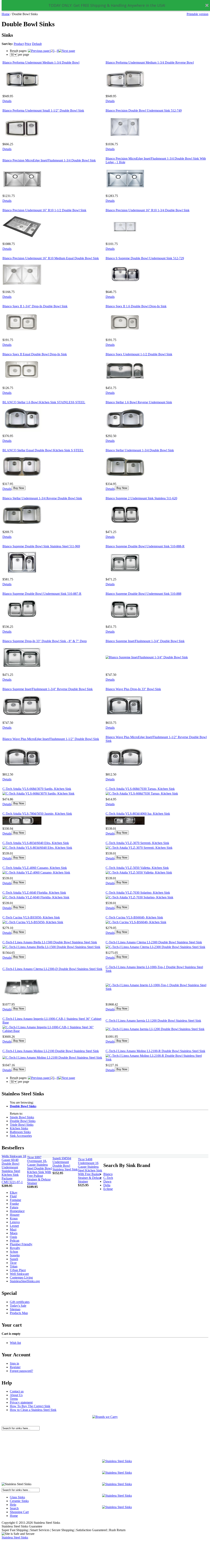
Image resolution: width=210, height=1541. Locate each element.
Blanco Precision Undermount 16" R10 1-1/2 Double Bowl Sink (44, 210)
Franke (14, 1203)
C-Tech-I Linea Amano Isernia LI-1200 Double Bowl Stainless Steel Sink (153, 1020)
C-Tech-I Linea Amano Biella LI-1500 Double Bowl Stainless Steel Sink (49, 942)
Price (28, 44)
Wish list (15, 1342)
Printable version (197, 14)
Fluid (13, 1196)
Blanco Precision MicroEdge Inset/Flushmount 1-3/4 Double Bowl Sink (49, 160)
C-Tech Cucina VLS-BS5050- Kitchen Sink (31, 917)
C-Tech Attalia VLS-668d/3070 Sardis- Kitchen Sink (36, 789)
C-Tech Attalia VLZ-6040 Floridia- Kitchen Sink (34, 892)
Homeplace (17, 1211)
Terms (14, 1398)
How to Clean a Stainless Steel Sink (33, 1410)
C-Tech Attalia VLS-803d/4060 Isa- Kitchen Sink (138, 813)
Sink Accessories (21, 1135)
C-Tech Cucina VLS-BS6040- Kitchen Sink (134, 917)
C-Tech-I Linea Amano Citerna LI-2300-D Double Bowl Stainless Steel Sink (52, 969)
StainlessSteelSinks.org (25, 1281)
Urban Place (18, 1270)
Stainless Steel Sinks (15, 1537)
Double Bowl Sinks (22, 1121)
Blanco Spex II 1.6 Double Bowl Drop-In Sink (136, 306)
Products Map (19, 1313)
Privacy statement (21, 1402)
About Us (16, 1395)
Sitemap (15, 1309)
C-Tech (108, 1177)
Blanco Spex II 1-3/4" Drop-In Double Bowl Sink (34, 306)
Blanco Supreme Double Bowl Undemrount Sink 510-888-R (145, 546)
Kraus (14, 1218)
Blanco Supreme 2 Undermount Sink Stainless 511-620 (141, 498)
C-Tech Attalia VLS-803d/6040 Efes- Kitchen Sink (35, 843)
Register (15, 1367)
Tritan (13, 1266)
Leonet (14, 1226)
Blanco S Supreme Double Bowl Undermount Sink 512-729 (145, 258)
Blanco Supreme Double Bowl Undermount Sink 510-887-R (41, 593)
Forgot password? (21, 1371)
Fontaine (15, 1200)
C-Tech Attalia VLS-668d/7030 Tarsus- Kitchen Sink (140, 789)
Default (37, 44)
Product (19, 44)
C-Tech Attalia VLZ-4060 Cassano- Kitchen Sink (34, 867)
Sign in (14, 1363)
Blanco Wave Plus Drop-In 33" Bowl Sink (133, 689)
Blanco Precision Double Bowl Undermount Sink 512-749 (144, 110)
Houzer (14, 1214)
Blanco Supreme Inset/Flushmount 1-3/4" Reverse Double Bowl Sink (47, 689)
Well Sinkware (19, 1274)
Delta (106, 1185)
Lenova (15, 1222)
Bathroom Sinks (20, 1132)
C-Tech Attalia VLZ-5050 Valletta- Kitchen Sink (137, 867)
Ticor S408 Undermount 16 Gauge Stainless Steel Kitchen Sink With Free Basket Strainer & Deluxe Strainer (90, 1170)
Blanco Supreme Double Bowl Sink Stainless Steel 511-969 (41, 546)
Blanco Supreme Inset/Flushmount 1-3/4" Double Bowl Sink (145, 641)
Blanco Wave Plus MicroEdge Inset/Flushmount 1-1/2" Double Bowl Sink (50, 739)
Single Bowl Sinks (22, 1117)
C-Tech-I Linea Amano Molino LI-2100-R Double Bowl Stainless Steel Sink (155, 1051)
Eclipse (108, 1189)
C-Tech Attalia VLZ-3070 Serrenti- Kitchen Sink (137, 843)
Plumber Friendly (21, 1244)
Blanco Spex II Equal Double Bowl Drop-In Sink (34, 354)
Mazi (13, 1229)
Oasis (13, 1237)
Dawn (107, 1181)
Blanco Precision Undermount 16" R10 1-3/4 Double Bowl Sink (147, 210)
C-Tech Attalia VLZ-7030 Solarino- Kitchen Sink (138, 892)
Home (6, 14)
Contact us (17, 1391)
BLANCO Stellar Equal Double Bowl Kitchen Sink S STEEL (43, 450)
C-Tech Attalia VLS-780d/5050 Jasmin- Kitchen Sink (37, 813)
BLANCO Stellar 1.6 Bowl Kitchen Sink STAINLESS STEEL (43, 402)
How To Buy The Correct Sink (30, 1406)
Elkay (13, 1192)
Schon (14, 1251)
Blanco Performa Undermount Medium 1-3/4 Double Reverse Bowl (150, 62)
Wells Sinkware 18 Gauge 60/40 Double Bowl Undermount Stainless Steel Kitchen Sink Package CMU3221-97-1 (14, 1169)
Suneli (14, 1259)
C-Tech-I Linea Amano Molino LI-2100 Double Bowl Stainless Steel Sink (50, 1051)
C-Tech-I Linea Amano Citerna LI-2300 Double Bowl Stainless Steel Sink (154, 942)
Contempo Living (21, 1277)
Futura (14, 1207)
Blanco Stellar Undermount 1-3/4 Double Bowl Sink (140, 450)
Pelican (14, 1240)
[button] (106, 5)
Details (6, 101)
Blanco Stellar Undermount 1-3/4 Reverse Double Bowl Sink (42, 498)
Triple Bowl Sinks (21, 1124)
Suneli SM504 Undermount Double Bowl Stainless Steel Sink (65, 1164)
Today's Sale (18, 1305)
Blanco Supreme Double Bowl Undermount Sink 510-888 (143, 593)
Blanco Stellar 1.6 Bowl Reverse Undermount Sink (139, 402)
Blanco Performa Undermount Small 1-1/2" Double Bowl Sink (43, 110)
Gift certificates (20, 1302)
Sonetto (15, 1255)
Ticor (13, 1262)
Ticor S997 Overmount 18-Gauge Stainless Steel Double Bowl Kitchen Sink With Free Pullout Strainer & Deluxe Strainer (39, 1170)
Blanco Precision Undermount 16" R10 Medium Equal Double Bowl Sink (50, 258)
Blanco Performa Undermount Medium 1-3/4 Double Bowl (40, 62)
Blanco (108, 1174)
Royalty (15, 1248)
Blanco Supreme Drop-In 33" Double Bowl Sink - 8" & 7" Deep (44, 641)
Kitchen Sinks (19, 1128)
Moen (13, 1233)
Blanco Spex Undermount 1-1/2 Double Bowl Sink (139, 354)
